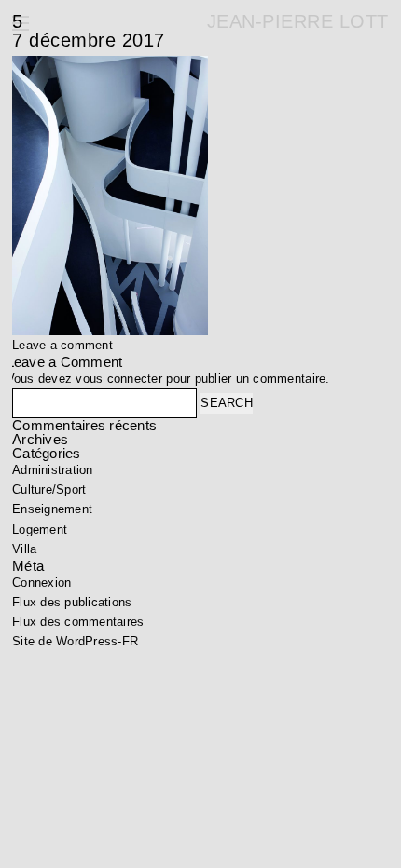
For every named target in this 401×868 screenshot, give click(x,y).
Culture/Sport (49, 489)
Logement (39, 529)
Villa (24, 549)
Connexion (41, 583)
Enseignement (52, 509)
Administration (52, 470)
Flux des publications (71, 602)
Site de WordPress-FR (75, 641)
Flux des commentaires (78, 622)
